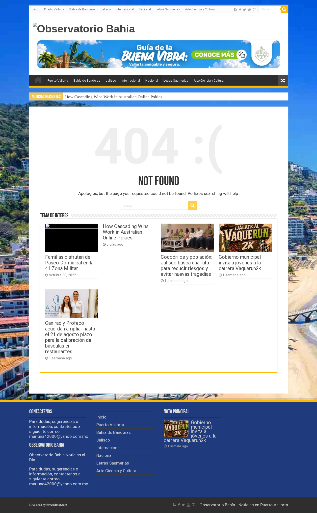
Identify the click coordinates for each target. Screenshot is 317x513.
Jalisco (106, 9)
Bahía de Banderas (82, 9)
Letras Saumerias (168, 9)
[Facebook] (239, 10)
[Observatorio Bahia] (84, 28)
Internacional (125, 9)
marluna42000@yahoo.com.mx (58, 436)
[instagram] (255, 10)
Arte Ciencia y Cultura (200, 9)
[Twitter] (244, 10)
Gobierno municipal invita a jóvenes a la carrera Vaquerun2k (240, 262)
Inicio (35, 9)
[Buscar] (284, 9)
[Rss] (236, 10)
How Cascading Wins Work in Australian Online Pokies (113, 96)
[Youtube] (250, 10)
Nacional (145, 9)
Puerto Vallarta (54, 9)
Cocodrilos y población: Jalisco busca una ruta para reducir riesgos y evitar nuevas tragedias (186, 265)
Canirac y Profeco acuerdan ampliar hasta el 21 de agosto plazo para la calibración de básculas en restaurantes (70, 337)
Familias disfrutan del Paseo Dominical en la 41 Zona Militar (69, 262)
